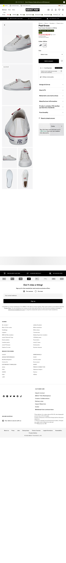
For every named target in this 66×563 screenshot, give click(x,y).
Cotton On (5, 362)
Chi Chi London (37, 359)
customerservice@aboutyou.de (16, 309)
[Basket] (63, 10)
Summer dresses (37, 347)
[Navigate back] (4, 24)
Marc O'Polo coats (7, 327)
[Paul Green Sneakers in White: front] (17, 43)
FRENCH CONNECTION (39, 367)
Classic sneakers (61, 23)
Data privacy (25, 430)
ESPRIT (35, 364)
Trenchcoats (36, 332)
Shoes (46, 23)
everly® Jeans (36, 342)
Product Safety (33, 433)
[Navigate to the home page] (11, 390)
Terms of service (36, 430)
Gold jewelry (36, 344)
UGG (3, 369)
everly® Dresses (6, 344)
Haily (3, 374)
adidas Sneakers (37, 325)
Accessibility (58, 430)
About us (6, 430)
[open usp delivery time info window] (61, 71)
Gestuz (35, 372)
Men (9, 9)
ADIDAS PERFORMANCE (8, 357)
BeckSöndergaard (6, 359)
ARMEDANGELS (37, 354)
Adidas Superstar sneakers (40, 335)
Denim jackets (5, 340)
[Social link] (4, 396)
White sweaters (37, 327)
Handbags (4, 330)
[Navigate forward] (59, 15)
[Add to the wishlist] (62, 61)
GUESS (4, 372)
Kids (13, 9)
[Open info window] (64, 2)
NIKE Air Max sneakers (7, 335)
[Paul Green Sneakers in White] (17, 126)
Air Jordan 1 (5, 325)
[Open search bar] (62, 15)
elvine (3, 367)
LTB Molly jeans (37, 337)
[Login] (52, 10)
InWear (35, 374)
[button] (51, 54)
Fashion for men (6, 347)
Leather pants (6, 342)
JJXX (3, 377)
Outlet (6, 5)
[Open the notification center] (56, 9)
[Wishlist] (59, 10)
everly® (4, 354)
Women (4, 9)
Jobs (18, 430)
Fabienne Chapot (37, 369)
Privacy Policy (7, 308)
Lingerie (4, 332)
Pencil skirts (36, 340)
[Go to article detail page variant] (40, 45)
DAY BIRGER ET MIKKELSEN (9, 364)
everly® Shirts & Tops (7, 337)
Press (13, 430)
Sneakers (52, 23)
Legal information (48, 430)
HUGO (35, 357)
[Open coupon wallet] (48, 10)
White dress (36, 330)
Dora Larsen (36, 362)
